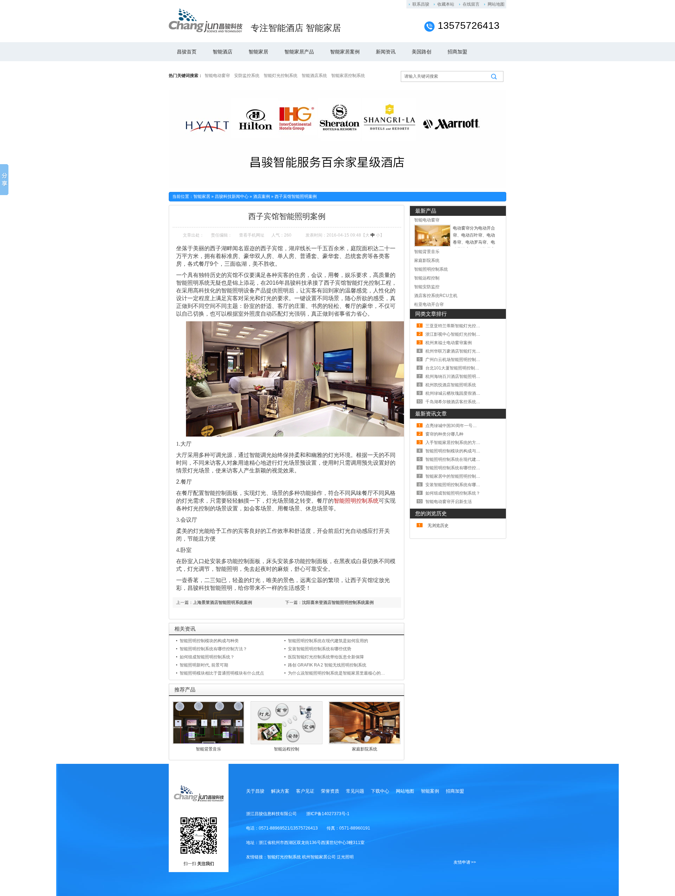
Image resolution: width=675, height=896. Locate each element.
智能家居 (258, 51)
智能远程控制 (286, 749)
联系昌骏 (420, 4)
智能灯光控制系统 (280, 75)
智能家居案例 (345, 51)
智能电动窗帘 (217, 75)
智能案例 (430, 791)
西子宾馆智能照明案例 (296, 196)
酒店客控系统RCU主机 (435, 295)
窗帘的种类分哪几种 (444, 434)
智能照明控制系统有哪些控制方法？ (213, 648)
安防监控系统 (246, 75)
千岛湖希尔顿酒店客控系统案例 (454, 401)
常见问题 (355, 791)
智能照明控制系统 (356, 501)
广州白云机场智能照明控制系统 (454, 359)
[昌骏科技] (199, 792)
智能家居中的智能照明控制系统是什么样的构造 (469, 476)
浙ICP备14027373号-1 (327, 813)
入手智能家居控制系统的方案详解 (457, 442)
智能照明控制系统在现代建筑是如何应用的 (328, 640)
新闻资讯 (386, 51)
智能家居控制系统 (348, 75)
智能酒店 (222, 51)
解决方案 (280, 791)
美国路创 (421, 51)
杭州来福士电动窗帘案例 (448, 342)
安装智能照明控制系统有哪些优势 (319, 648)
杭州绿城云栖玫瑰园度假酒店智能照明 (461, 393)
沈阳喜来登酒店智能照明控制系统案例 (338, 602)
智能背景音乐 (208, 749)
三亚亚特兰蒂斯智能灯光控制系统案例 (461, 325)
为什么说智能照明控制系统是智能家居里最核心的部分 (338, 673)
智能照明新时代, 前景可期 (204, 665)
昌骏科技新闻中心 (232, 196)
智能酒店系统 (314, 75)
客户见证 (305, 791)
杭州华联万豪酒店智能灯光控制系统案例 (463, 351)
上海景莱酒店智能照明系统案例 (222, 602)
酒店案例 (261, 196)
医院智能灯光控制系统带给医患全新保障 (326, 657)
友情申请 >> (465, 862)
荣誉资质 (330, 791)
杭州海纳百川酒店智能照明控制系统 (459, 376)
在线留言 (471, 4)
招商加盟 (457, 51)
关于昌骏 (255, 791)
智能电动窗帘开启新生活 (448, 501)
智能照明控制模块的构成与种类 (209, 640)
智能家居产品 (299, 51)
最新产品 (425, 211)
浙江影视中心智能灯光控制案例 (454, 334)
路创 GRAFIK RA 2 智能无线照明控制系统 (327, 665)
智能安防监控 (426, 286)
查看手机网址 (251, 235)
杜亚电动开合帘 (429, 304)
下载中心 (380, 791)
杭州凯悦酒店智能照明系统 (450, 384)
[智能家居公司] (206, 20)
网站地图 (496, 4)
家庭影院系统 (364, 749)
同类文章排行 (431, 314)
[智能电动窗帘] (432, 245)
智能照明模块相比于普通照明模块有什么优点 (222, 673)
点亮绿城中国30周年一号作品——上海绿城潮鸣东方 (474, 425)
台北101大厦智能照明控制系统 (454, 368)
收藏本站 (445, 4)
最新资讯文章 (431, 414)
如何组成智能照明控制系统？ (207, 657)
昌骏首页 (187, 51)
